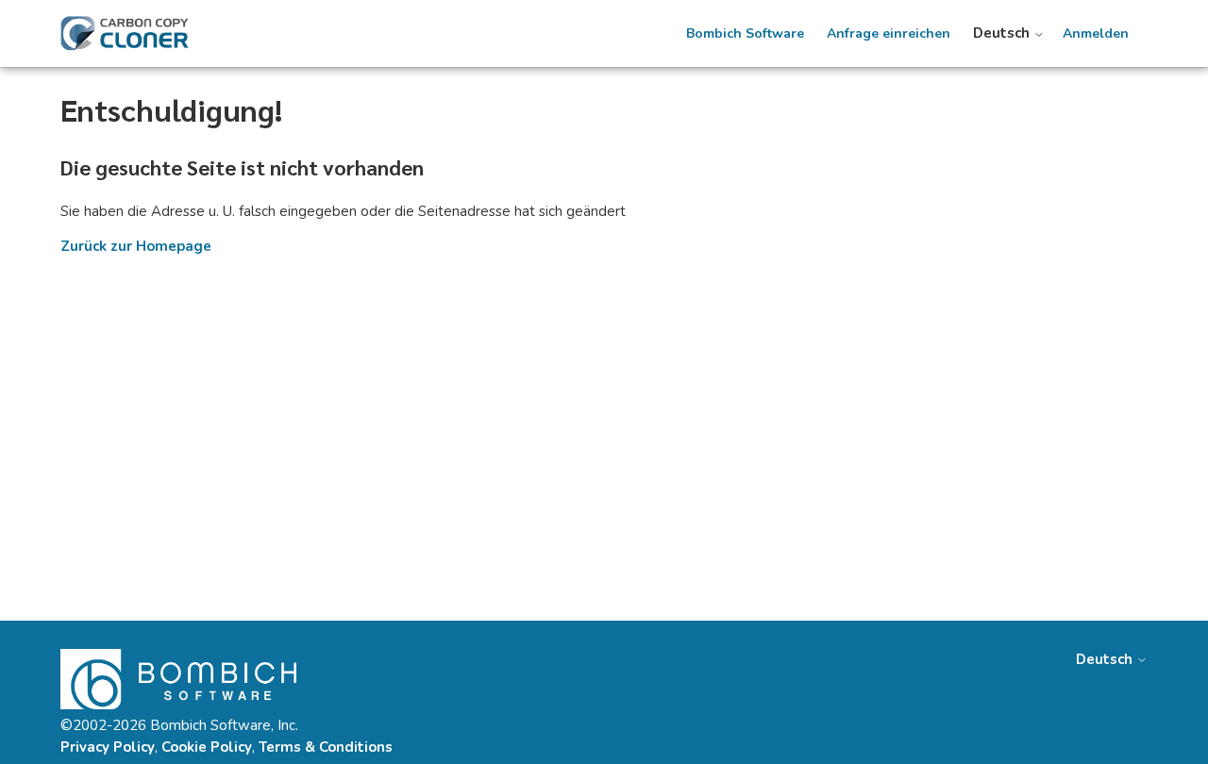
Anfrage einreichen (888, 34)
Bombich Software (745, 34)
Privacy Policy (107, 747)
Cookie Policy (206, 747)
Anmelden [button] (1096, 34)
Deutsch (1003, 33)
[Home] (124, 33)
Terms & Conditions (326, 747)
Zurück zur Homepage (135, 246)
